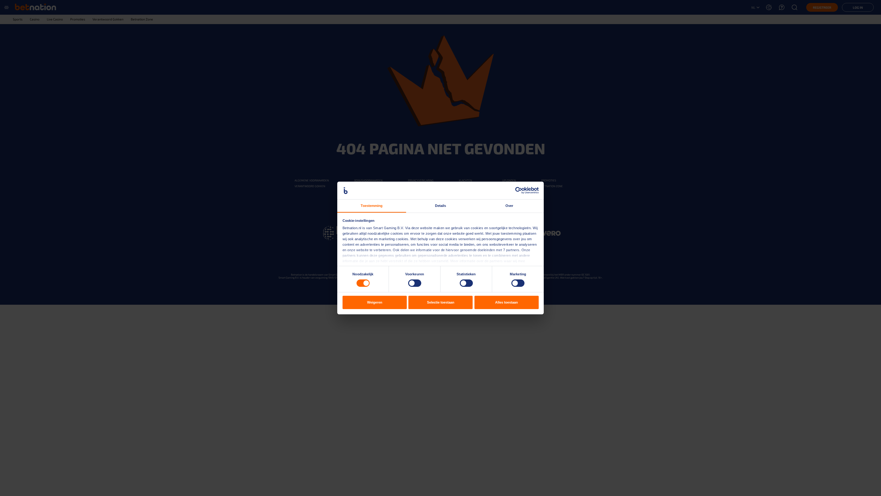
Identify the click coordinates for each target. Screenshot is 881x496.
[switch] (414, 283)
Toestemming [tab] (371, 206)
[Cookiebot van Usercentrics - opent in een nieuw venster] (519, 190)
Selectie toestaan (440, 302)
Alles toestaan (506, 302)
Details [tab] (440, 206)
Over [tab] (509, 206)
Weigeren (374, 302)
